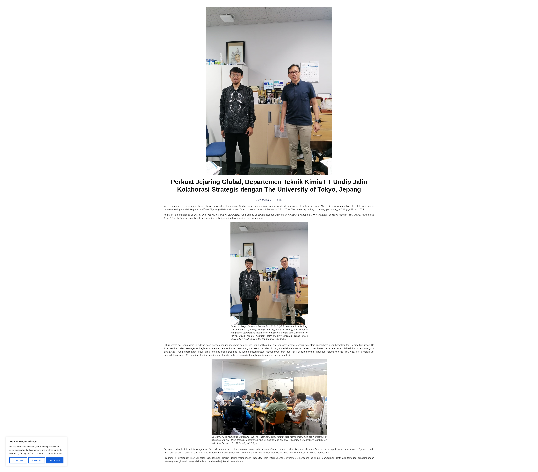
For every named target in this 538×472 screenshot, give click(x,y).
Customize (18, 460)
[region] (36, 451)
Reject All (36, 460)
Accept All (55, 460)
